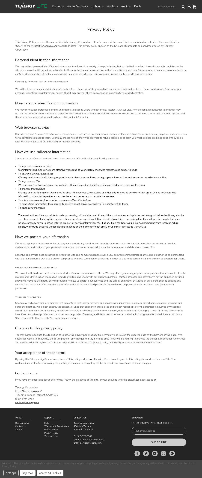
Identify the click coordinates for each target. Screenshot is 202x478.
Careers (19, 429)
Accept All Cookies (50, 473)
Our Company (22, 422)
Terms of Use (51, 436)
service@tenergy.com (27, 402)
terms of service (94, 359)
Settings (11, 473)
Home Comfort (76, 6)
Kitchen (56, 6)
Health (111, 6)
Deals (137, 6)
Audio (124, 6)
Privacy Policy (51, 432)
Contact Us (20, 426)
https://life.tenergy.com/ (44, 46)
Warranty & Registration (56, 426)
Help (46, 422)
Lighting (96, 6)
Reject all (27, 473)
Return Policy (51, 429)
